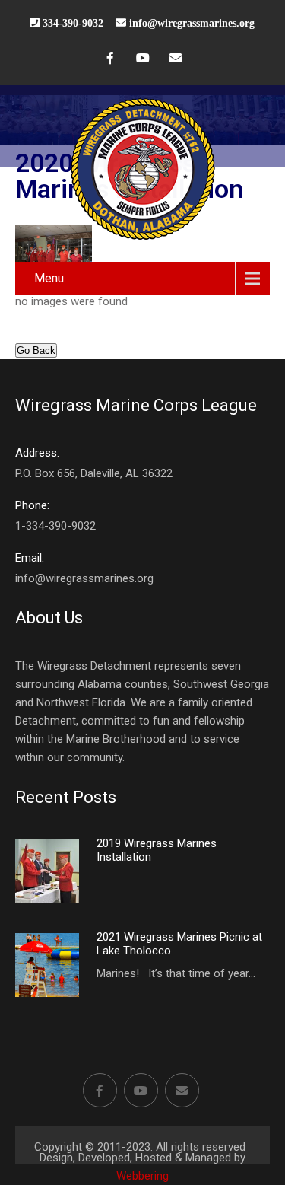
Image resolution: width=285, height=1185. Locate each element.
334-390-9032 (71, 23)
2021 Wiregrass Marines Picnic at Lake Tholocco (179, 943)
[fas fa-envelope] (175, 60)
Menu (49, 278)
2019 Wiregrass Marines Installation (157, 850)
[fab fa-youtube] (143, 60)
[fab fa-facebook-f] (110, 60)
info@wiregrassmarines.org (192, 23)
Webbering (142, 1176)
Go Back (36, 350)
